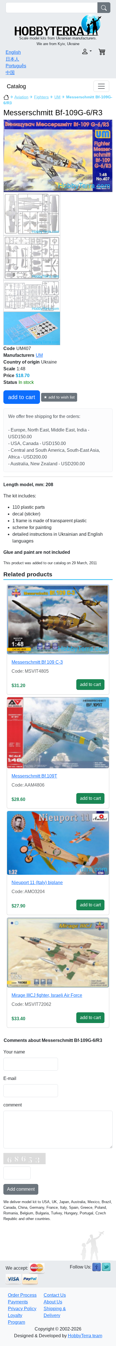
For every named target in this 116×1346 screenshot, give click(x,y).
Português (16, 65)
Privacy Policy (22, 1308)
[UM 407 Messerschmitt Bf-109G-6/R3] (58, 155)
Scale (9, 368)
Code (9, 348)
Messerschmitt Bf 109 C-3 (37, 662)
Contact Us (55, 1295)
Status (10, 382)
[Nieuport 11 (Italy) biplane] (58, 843)
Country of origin (21, 362)
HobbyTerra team (85, 1335)
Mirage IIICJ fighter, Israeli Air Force (47, 995)
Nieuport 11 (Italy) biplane (37, 882)
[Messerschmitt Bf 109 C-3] (58, 619)
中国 (10, 72)
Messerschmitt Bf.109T (34, 776)
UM (57, 97)
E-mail (9, 1078)
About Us (53, 1301)
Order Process (22, 1295)
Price (8, 375)
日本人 (12, 59)
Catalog (16, 86)
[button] (76, 51)
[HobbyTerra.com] (58, 24)
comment (12, 1105)
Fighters (41, 97)
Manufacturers (18, 355)
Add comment (21, 1189)
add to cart (21, 397)
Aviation (21, 97)
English (13, 52)
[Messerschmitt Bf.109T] (58, 732)
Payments (18, 1301)
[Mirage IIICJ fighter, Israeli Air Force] (58, 953)
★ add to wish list (59, 397)
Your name (14, 1052)
